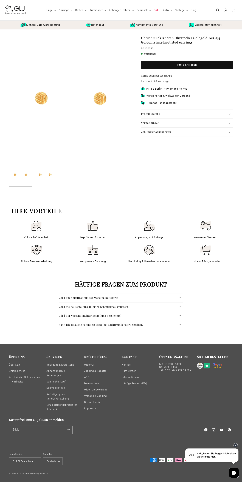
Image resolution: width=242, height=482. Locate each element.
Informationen (130, 377)
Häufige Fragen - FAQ (134, 383)
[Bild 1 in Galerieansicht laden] (20, 174)
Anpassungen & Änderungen (55, 373)
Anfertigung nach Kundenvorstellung (57, 396)
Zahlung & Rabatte (95, 370)
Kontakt (126, 364)
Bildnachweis (92, 402)
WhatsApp (166, 75)
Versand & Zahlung (95, 395)
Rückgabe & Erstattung (60, 364)
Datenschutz (91, 383)
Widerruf (89, 364)
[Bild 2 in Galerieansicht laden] (45, 174)
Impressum (90, 408)
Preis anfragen (187, 65)
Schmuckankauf (56, 381)
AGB (86, 377)
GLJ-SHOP (22, 474)
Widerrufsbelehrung (96, 389)
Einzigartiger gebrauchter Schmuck (61, 407)
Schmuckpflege (55, 387)
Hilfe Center (129, 370)
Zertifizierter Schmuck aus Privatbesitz (24, 379)
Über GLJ (14, 364)
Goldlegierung (17, 370)
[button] (50, 10)
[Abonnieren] (68, 429)
